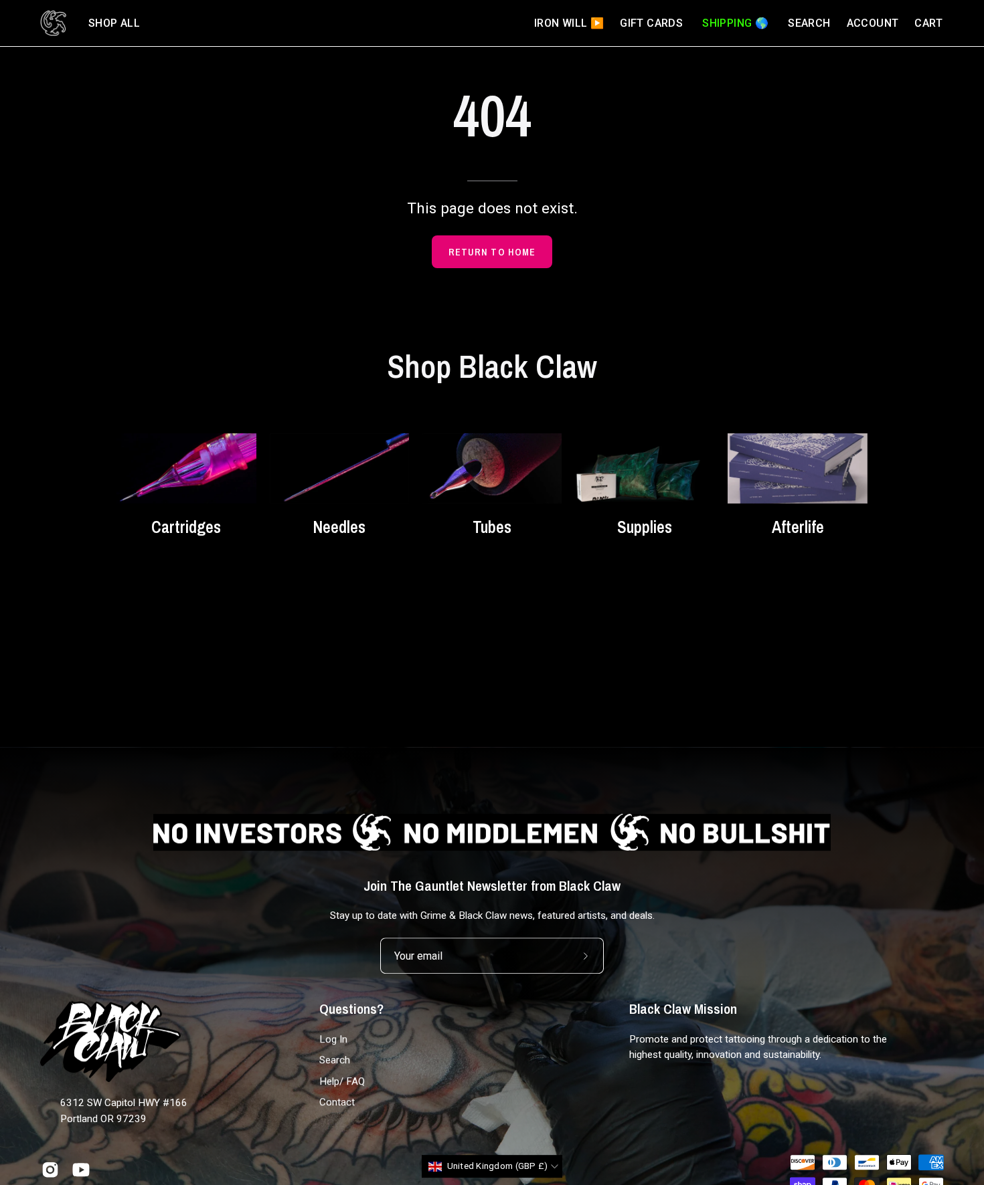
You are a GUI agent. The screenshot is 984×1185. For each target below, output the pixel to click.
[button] (114, 23)
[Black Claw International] (53, 23)
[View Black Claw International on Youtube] (81, 1170)
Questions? (351, 1009)
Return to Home (492, 251)
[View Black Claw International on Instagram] (50, 1170)
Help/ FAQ (342, 1081)
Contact (337, 1102)
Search (334, 1060)
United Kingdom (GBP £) (497, 1167)
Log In (333, 1039)
